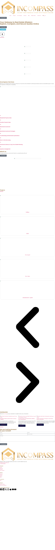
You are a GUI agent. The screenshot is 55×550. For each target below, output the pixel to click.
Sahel (27, 233)
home (10, 15)
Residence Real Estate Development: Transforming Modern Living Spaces (45, 419)
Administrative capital (27, 297)
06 (0, 137)
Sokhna (27, 212)
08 (0, 146)
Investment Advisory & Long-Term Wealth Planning (11, 144)
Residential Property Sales (6, 117)
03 (0, 124)
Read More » (4, 424)
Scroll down (2, 37)
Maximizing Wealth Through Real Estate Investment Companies (8, 419)
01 (0, 115)
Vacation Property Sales (5, 122)
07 (0, 142)
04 (0, 128)
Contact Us (39, 15)
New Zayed (27, 255)
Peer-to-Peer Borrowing (5, 140)
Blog (29, 15)
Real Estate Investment (5, 126)
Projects (14, 15)
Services (25, 15)
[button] (27, 327)
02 (0, 120)
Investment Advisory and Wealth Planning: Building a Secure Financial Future (26, 419)
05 (0, 133)
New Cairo (27, 276)
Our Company (19, 15)
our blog (5, 413)
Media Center (33, 15)
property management (5, 149)
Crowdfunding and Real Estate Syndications (9, 135)
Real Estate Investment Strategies (7, 131)
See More (1, 191)
